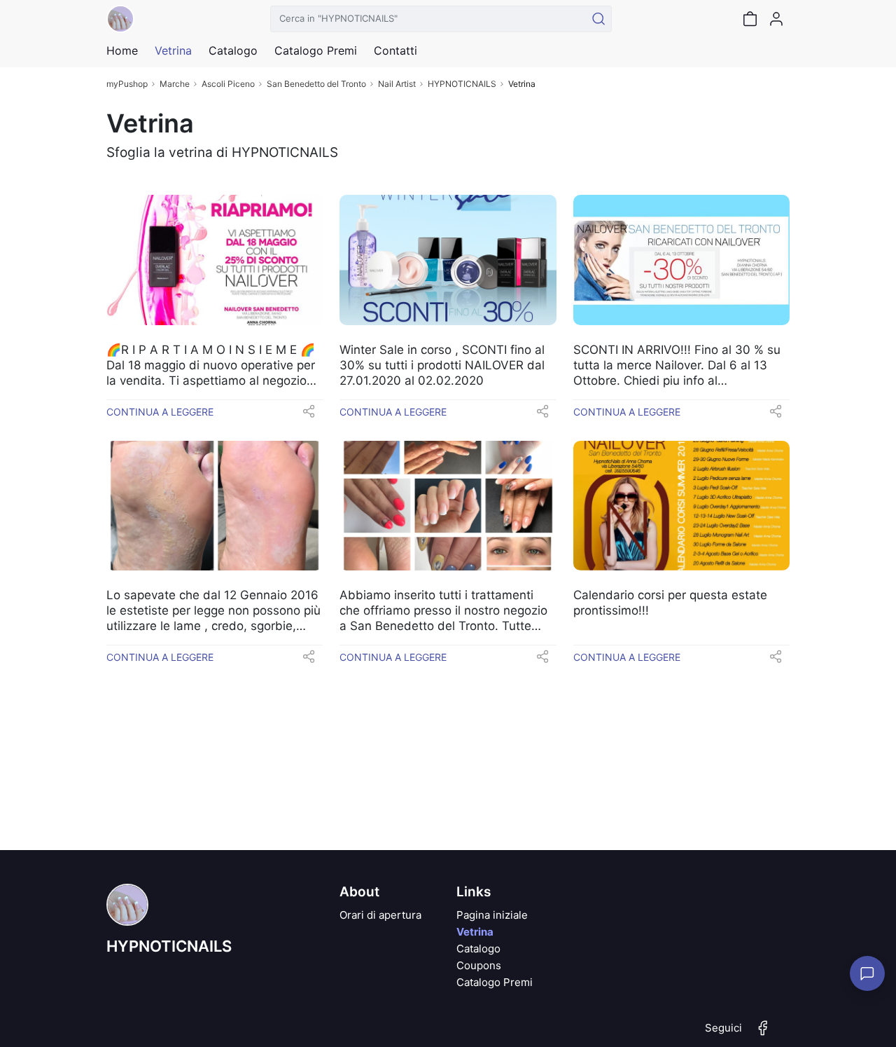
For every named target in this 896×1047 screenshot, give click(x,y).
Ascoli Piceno (228, 83)
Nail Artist (397, 83)
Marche (175, 83)
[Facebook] (763, 1034)
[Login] (776, 19)
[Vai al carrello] (749, 19)
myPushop (127, 83)
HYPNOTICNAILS (462, 83)
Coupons (478, 965)
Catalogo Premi (494, 982)
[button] (309, 415)
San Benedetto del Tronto (316, 83)
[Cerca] (598, 19)
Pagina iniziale (492, 915)
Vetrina (474, 931)
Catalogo (233, 50)
